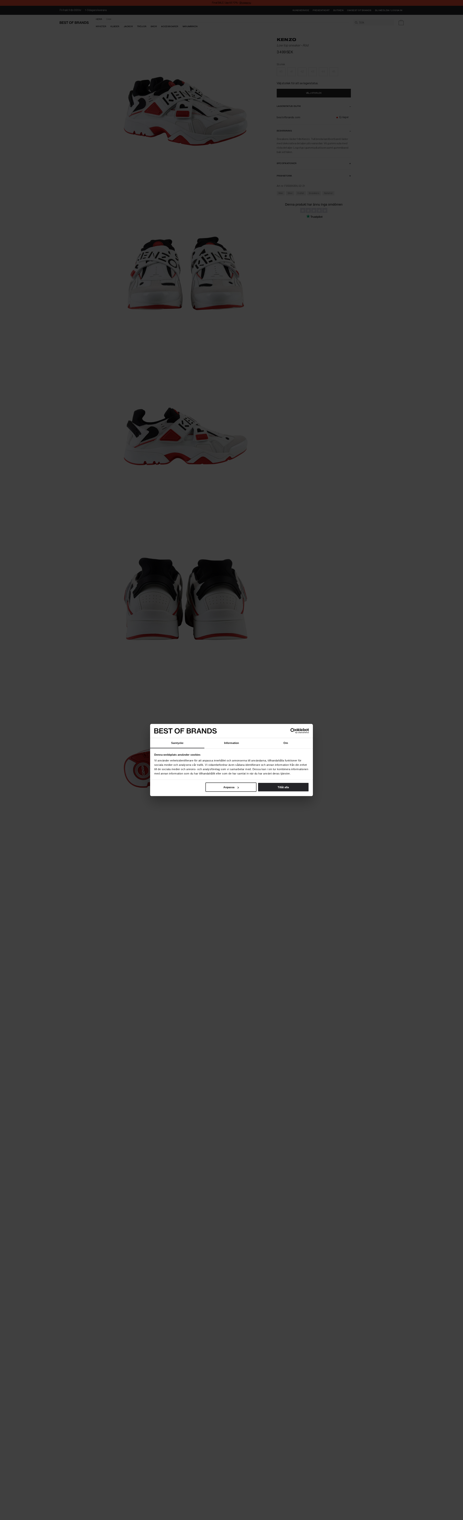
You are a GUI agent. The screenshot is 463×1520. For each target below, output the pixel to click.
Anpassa (228, 787)
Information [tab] (231, 742)
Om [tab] (285, 742)
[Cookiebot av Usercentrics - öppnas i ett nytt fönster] (293, 731)
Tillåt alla (283, 787)
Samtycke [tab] (177, 742)
